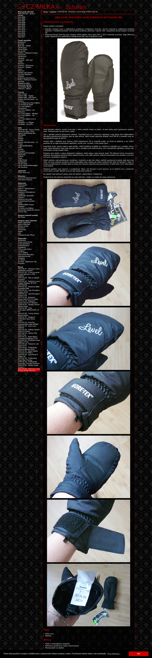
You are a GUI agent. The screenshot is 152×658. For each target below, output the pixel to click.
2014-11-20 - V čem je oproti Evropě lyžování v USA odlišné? (28, 274)
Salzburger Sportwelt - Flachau (26, 196)
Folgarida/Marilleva (25, 146)
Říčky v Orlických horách (27, 80)
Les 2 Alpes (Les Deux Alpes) (29, 103)
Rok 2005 (21, 17)
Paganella (21, 155)
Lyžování (76, 7)
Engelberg (22, 247)
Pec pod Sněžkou (24, 74)
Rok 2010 (21, 26)
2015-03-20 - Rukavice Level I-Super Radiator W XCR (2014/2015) (29, 283)
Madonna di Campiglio (26, 153)
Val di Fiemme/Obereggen (28, 165)
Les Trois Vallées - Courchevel (25, 107)
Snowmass (22, 230)
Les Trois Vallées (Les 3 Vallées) (27, 120)
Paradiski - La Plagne (26, 122)
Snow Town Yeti (24, 172)
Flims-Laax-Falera (25, 249)
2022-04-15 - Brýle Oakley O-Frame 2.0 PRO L (28, 352)
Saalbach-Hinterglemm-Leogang (27, 193)
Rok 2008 (21, 22)
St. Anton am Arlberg (25, 208)
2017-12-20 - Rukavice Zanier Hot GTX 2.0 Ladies (28, 298)
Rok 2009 (21, 24)
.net (44, 6)
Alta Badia (22, 135)
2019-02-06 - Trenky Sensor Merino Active (28, 314)
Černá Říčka (22, 49)
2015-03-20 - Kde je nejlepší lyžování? (28, 278)
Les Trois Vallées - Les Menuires (26, 111)
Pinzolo (20, 156)
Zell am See (22, 212)
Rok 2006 (21, 19)
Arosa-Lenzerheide (25, 242)
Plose (20, 158)
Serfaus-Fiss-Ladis (25, 199)
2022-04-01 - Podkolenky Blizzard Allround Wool (27, 348)
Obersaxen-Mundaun (26, 254)
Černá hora (22, 47)
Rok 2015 (21, 33)
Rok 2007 (21, 21)
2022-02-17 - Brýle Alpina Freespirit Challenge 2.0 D (28, 337)
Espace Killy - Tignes (25, 96)
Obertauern (22, 190)
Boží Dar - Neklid (24, 46)
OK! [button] (138, 654)
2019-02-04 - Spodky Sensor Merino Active (29, 305)
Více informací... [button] (114, 654)
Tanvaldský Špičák (25, 87)
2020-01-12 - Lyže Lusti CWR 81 (27, 327)
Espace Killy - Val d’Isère (27, 97)
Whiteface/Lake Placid (26, 235)
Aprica (20, 137)
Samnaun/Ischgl (24, 256)
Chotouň (21, 58)
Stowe (20, 231)
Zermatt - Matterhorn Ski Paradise (27, 262)
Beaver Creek (23, 226)
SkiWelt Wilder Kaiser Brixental (26, 205)
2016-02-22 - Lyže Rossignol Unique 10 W (29, 291)
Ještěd (20, 62)
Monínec (21, 71)
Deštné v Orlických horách (28, 53)
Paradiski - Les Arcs (25, 124)
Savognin (21, 258)
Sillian (20, 203)
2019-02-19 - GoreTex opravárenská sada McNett (28, 323)
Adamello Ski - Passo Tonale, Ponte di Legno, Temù (29, 130)
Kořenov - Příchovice (26, 65)
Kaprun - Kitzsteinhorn (26, 188)
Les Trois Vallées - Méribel (28, 113)
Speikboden (22, 162)
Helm (20, 147)
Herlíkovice (22, 56)
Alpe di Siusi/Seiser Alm (27, 133)
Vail (19, 233)
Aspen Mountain (24, 224)
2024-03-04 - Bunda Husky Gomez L (28, 366)
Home (45, 12)
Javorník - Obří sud (25, 60)
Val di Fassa (22, 164)
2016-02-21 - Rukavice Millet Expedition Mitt (29, 287)
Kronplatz (21, 151)
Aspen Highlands (24, 222)
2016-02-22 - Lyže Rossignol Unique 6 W (29, 295)
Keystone (21, 228)
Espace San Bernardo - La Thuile (28, 143)
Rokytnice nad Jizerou (26, 78)
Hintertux (21, 187)
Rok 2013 (21, 30)
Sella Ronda (22, 160)
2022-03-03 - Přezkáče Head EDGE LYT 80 (29, 341)
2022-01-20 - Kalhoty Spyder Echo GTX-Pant (29, 330)
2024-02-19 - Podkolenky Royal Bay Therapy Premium (29, 362)
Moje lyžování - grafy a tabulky (26, 14)
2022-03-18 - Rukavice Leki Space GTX (28, 345)
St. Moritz (21, 260)
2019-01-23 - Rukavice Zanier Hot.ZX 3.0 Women (28, 302)
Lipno (20, 69)
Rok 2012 (21, 28)
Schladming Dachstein (26, 201)
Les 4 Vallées (23, 253)
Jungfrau (21, 251)
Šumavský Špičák (24, 85)
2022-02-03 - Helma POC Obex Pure (27, 334)
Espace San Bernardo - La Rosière (28, 100)
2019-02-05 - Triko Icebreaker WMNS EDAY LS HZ (28, 310)
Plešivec (21, 76)
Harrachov (22, 55)
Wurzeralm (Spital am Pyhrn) (29, 210)
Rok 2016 (21, 35)
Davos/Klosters (23, 245)
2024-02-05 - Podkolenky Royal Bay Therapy (27, 359)
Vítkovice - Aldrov (24, 89)
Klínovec (21, 64)
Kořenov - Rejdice (24, 67)
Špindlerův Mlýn (24, 83)
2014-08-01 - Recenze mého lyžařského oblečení (29, 270)
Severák (21, 81)
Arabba (20, 139)
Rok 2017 (21, 37)
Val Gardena (22, 167)
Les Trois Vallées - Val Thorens (26, 116)
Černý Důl (21, 51)
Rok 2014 (21, 31)
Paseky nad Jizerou (25, 73)
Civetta (20, 140)
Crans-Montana (24, 244)
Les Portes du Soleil (25, 105)
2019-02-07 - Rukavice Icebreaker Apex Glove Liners (26, 319)
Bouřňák (21, 44)
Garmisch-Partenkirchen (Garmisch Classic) (27, 179)
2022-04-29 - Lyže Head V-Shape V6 (28, 355)
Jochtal (20, 149)
